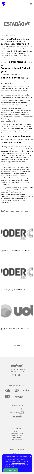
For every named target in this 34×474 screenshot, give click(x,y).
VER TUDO (17, 345)
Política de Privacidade (18, 463)
